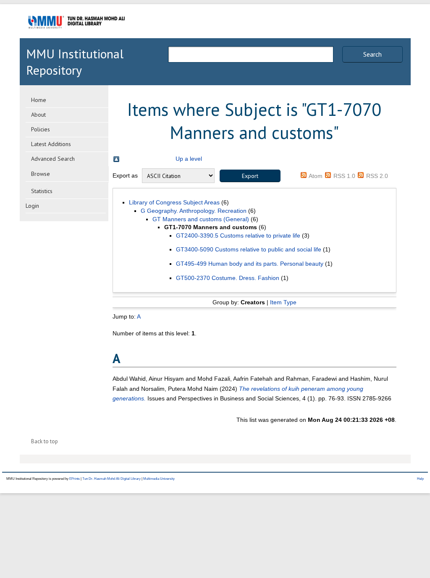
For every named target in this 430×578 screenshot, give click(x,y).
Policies (40, 129)
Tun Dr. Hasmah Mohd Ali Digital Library (111, 479)
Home (38, 100)
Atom (315, 176)
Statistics (41, 191)
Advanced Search (53, 158)
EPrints (74, 479)
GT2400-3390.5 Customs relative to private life (238, 235)
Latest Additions (51, 144)
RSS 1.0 (344, 176)
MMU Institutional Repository (74, 61)
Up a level (189, 158)
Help (420, 479)
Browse (40, 174)
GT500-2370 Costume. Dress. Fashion (227, 278)
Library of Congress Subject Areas (174, 202)
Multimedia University (159, 479)
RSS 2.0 (377, 176)
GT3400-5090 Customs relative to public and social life (248, 249)
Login (32, 205)
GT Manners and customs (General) (200, 219)
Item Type (283, 302)
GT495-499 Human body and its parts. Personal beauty (249, 263)
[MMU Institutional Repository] (76, 36)
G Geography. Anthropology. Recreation (193, 210)
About (38, 114)
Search (372, 54)
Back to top (44, 441)
